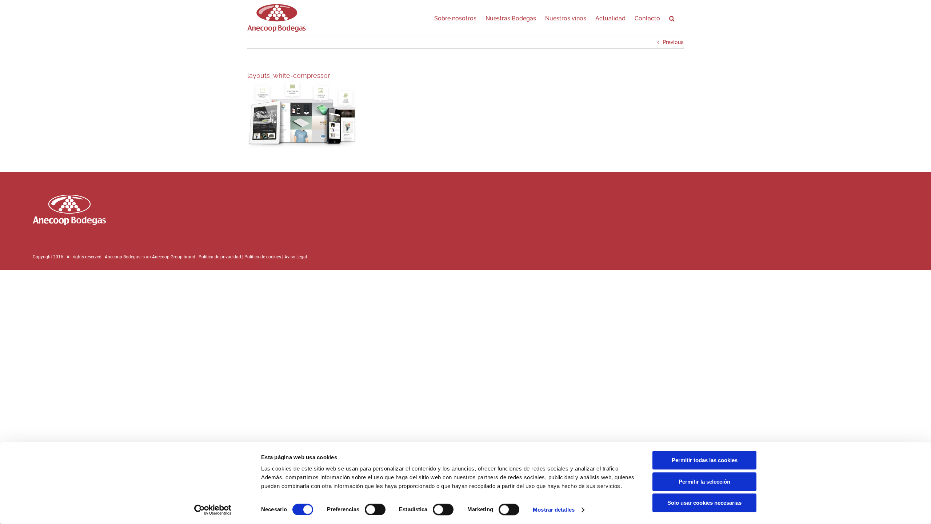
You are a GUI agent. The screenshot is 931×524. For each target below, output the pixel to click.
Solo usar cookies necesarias (704, 503)
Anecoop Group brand (173, 256)
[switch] (375, 509)
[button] (672, 17)
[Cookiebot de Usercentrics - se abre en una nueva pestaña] (213, 509)
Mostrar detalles (554, 510)
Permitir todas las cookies (705, 460)
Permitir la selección (704, 482)
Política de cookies (263, 256)
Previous (673, 42)
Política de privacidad (220, 256)
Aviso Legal (295, 256)
